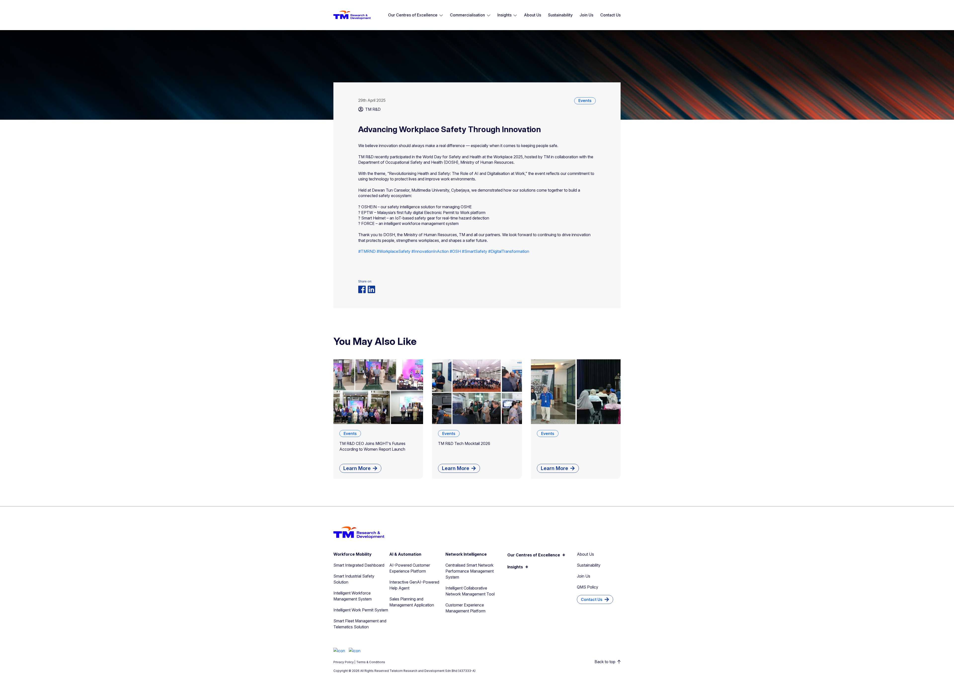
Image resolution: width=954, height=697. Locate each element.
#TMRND (367, 251)
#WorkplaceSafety (393, 251)
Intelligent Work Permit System (360, 609)
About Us (532, 14)
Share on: (365, 281)
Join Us (586, 14)
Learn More (357, 468)
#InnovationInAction (430, 251)
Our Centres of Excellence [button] (412, 14)
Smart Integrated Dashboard (358, 565)
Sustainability (560, 14)
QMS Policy (587, 587)
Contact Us (610, 14)
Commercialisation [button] (467, 14)
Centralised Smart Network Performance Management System (469, 571)
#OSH (455, 251)
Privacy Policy (343, 662)
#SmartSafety (474, 251)
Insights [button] (504, 14)
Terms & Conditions (370, 662)
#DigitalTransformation (508, 251)
